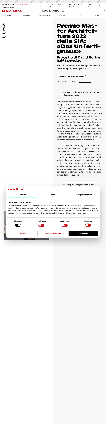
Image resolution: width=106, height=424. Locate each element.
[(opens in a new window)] (4, 37)
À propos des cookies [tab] (84, 195)
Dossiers (26, 16)
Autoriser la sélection (53, 233)
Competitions (44, 16)
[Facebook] (4, 25)
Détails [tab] (53, 195)
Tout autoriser (83, 233)
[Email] (4, 33)
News (9, 16)
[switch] (41, 225)
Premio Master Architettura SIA (71, 76)
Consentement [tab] (22, 195)
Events (62, 16)
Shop (97, 16)
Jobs (79, 16)
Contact (101, 6)
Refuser (23, 233)
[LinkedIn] (4, 29)
